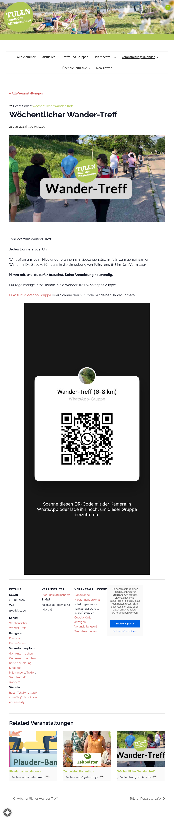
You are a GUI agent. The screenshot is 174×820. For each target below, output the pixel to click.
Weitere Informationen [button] (125, 631)
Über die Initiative (74, 68)
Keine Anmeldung (20, 663)
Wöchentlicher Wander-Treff (136, 771)
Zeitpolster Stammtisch (78, 771)
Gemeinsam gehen (21, 653)
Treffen (31, 672)
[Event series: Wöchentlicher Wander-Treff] (154, 777)
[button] (7, 812)
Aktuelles (48, 57)
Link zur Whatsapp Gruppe (30, 295)
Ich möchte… (103, 57)
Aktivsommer (26, 57)
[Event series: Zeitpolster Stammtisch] (101, 777)
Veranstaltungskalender (138, 57)
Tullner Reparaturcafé (146, 798)
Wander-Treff (17, 677)
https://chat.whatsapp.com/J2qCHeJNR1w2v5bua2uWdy (23, 697)
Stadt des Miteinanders (56, 595)
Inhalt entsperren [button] (125, 623)
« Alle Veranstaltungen (26, 93)
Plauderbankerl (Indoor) (25, 771)
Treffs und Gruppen (75, 57)
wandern (14, 682)
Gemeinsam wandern (22, 658)
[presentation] (33, 749)
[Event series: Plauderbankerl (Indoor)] (47, 777)
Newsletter (104, 68)
